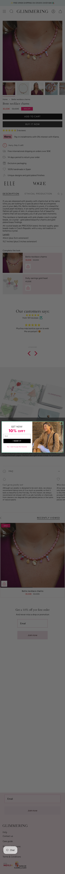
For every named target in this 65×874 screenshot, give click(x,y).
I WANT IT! (17, 441)
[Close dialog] (61, 423)
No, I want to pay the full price (17, 447)
